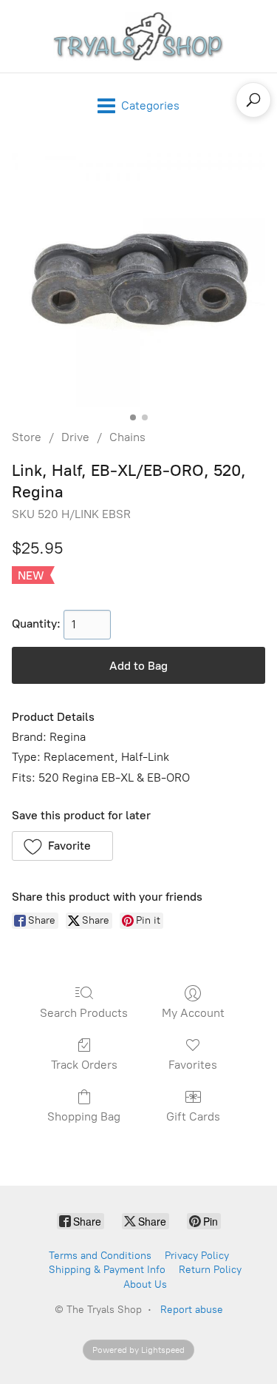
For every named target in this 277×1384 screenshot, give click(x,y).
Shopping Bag (83, 1116)
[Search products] (253, 100)
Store (26, 437)
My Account (193, 1013)
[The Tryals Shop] (139, 36)
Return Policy (210, 1269)
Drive (75, 437)
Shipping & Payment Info (107, 1269)
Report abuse (191, 1309)
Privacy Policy (197, 1255)
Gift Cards (193, 1116)
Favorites (192, 1065)
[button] (62, 846)
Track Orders (84, 1065)
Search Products (84, 1013)
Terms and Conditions (100, 1255)
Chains (127, 437)
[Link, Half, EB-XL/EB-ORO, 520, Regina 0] (138, 280)
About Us (145, 1284)
